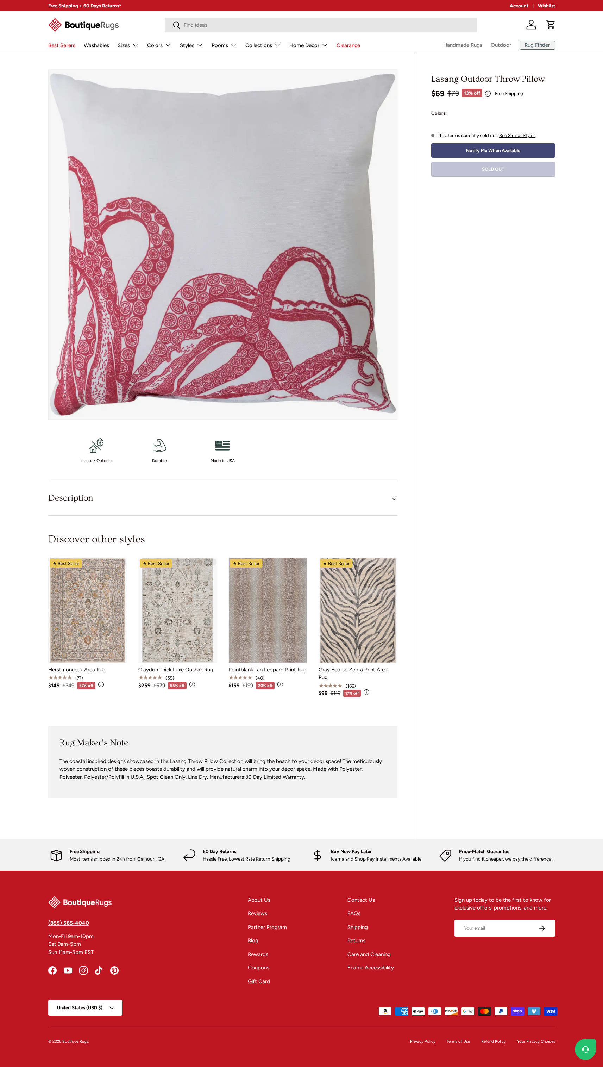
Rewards (258, 954)
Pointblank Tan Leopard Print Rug (267, 669)
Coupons (258, 967)
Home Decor (304, 45)
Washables (96, 45)
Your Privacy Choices (536, 1041)
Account (519, 5)
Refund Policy (493, 1041)
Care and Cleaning (369, 954)
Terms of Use (458, 1041)
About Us (259, 900)
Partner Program (267, 927)
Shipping (357, 927)
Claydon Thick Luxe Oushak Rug (175, 669)
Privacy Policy (422, 1041)
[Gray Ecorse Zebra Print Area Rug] (358, 610)
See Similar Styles (517, 135)
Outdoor (501, 45)
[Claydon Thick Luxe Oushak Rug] (177, 610)
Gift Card (259, 981)
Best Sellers (61, 45)
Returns (356, 940)
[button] (551, 24)
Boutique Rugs (75, 1041)
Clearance (348, 45)
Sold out (493, 169)
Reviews (257, 913)
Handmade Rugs (462, 45)
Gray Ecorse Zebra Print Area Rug (353, 673)
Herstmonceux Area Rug (77, 669)
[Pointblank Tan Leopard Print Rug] (267, 610)
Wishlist (546, 5)
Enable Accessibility (370, 967)
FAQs (353, 913)
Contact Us (361, 900)
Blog (253, 940)
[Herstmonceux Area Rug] (87, 610)
